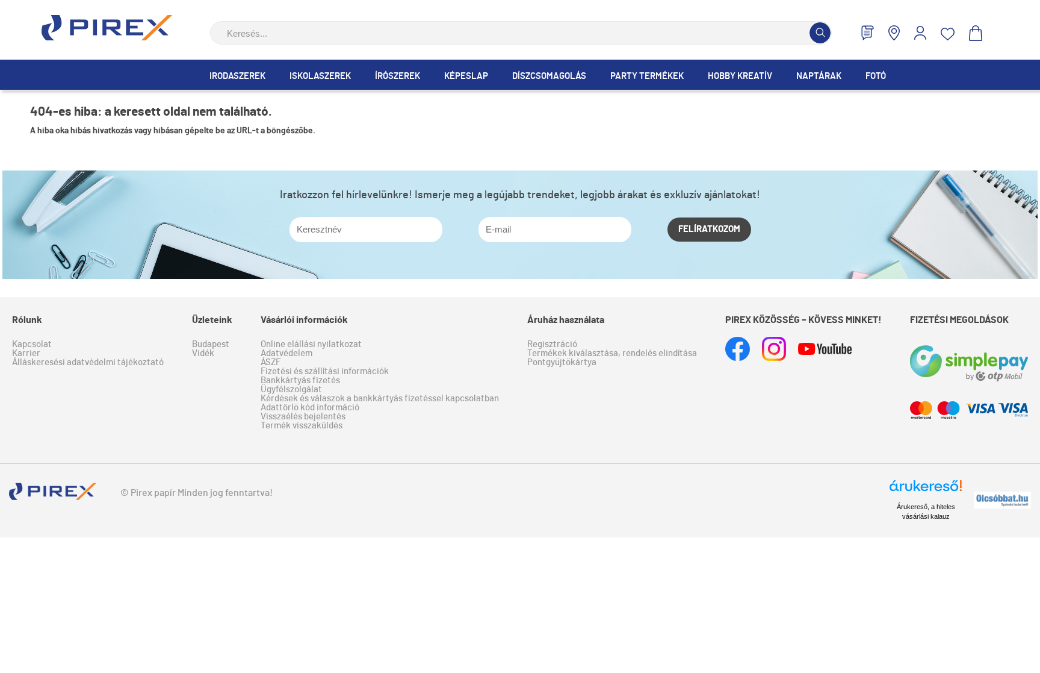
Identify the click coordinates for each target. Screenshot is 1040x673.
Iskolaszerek (320, 76)
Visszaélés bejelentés (303, 416)
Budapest (210, 344)
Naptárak (818, 76)
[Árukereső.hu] (926, 491)
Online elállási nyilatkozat (311, 344)
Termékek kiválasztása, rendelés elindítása (612, 353)
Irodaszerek (237, 76)
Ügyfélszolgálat (291, 389)
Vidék (203, 353)
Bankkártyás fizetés (300, 380)
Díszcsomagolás (549, 76)
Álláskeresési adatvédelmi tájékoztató (88, 362)
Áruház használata (565, 320)
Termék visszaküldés (301, 425)
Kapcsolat (32, 344)
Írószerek (397, 76)
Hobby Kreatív (740, 76)
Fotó (875, 76)
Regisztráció (552, 344)
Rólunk (27, 320)
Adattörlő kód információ (310, 407)
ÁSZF (270, 362)
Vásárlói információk (304, 320)
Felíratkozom (709, 229)
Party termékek (647, 76)
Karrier (26, 353)
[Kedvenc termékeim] (947, 34)
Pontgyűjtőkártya (561, 362)
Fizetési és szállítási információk (325, 371)
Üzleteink (212, 320)
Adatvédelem (286, 353)
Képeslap (466, 76)
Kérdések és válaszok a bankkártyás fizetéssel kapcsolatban (380, 398)
